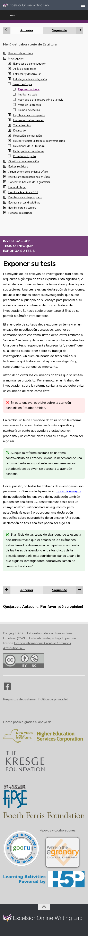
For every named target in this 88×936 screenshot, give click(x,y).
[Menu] (83, 5)
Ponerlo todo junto (24, 156)
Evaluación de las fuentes (28, 120)
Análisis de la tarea (24, 69)
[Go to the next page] (80, 589)
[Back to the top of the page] (44, 907)
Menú (13, 15)
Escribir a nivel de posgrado (25, 197)
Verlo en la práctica (29, 105)
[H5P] (44, 887)
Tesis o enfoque (22, 84)
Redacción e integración (27, 136)
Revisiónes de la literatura (29, 146)
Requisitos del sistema (19, 699)
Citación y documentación (23, 161)
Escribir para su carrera (22, 208)
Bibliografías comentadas (28, 151)
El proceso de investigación (29, 64)
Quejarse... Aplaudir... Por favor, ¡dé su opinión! (43, 606)
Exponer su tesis (28, 89)
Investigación (16, 58)
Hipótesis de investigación (29, 115)
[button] (5, 53)
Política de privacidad (53, 699)
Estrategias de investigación (30, 79)
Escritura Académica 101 (23, 192)
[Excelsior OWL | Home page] (34, 5)
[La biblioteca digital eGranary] (62, 868)
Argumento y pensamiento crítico (28, 172)
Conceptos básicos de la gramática (29, 182)
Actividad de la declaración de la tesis (40, 100)
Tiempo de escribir (29, 110)
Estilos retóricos (18, 167)
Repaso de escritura (20, 213)
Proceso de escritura (20, 53)
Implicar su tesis (27, 95)
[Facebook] (7, 688)
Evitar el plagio (17, 187)
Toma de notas (22, 125)
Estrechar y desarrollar (27, 74)
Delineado (19, 131)
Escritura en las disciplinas (24, 203)
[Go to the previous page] (7, 589)
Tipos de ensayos (68, 491)
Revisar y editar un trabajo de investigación (39, 141)
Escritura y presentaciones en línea (29, 177)
